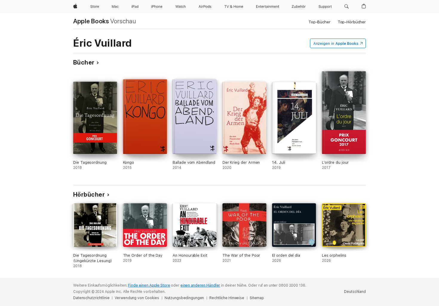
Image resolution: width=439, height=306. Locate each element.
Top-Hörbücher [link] (352, 22)
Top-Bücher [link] (319, 22)
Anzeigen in (336, 43)
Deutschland (355, 292)
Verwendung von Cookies (137, 298)
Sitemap (257, 298)
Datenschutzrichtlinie (91, 298)
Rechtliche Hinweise (226, 298)
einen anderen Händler (200, 285)
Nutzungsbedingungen (184, 298)
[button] (346, 6)
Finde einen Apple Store (149, 285)
